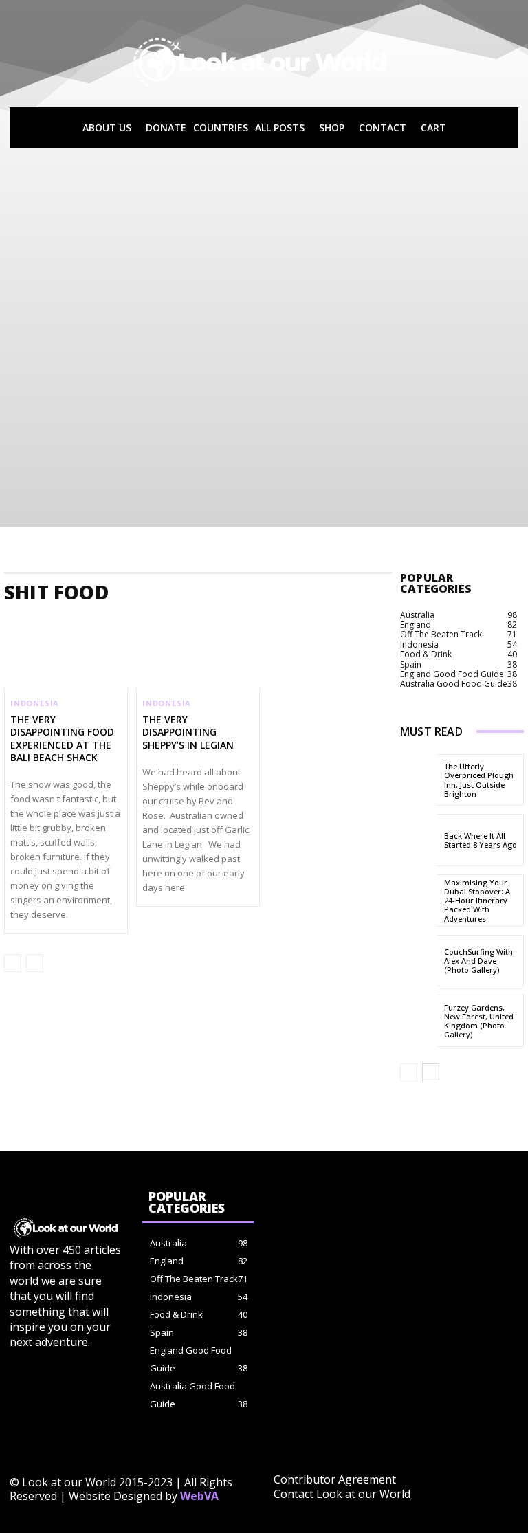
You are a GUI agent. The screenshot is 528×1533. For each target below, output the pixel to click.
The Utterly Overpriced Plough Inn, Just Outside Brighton (479, 780)
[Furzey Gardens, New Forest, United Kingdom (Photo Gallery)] (418, 1021)
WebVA (199, 1495)
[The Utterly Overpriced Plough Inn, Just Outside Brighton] (418, 780)
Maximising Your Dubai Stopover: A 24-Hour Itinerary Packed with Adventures (477, 900)
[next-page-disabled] (34, 963)
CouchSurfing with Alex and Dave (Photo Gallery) (478, 961)
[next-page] (430, 1072)
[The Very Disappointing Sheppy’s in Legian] (198, 651)
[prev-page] (12, 963)
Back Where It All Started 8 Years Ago (480, 840)
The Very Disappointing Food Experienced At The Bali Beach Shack (62, 738)
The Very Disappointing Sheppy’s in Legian (188, 732)
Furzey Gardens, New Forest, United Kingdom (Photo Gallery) (479, 1021)
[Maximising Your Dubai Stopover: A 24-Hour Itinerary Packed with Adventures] (418, 900)
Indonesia (34, 703)
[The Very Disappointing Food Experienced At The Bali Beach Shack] (66, 651)
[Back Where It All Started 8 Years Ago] (418, 840)
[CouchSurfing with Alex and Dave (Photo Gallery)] (418, 961)
